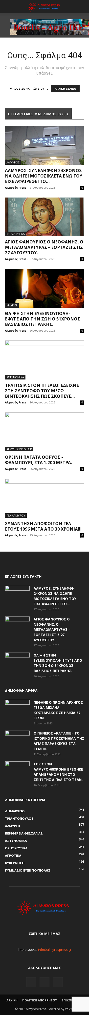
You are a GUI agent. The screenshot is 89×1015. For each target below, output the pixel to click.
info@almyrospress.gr (54, 949)
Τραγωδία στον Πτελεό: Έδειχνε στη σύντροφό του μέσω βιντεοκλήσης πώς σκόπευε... (42, 390)
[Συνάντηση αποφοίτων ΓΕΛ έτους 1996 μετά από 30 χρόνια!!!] (44, 498)
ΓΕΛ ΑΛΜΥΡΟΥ (15, 515)
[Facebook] (31, 982)
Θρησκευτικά (15, 234)
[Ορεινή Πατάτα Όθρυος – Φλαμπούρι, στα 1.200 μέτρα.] (44, 431)
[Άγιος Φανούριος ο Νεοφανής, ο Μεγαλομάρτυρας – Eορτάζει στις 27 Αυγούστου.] (44, 217)
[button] (8, 6)
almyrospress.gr (19, 449)
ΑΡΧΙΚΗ (12, 1000)
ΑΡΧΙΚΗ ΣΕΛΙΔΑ (65, 88)
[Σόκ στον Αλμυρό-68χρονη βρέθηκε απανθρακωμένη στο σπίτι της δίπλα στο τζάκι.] (17, 770)
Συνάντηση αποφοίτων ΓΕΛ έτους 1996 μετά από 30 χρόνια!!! (43, 526)
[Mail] (44, 982)
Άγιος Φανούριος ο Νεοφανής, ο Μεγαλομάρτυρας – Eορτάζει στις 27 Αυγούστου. (44, 247)
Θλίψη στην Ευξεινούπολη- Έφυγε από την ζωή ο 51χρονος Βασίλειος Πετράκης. (42, 319)
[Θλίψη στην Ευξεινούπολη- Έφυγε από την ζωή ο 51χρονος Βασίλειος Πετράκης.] (44, 288)
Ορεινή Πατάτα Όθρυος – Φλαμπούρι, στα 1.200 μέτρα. (38, 459)
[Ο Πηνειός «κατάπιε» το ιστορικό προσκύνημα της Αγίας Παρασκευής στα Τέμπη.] (17, 739)
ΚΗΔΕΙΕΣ (11, 305)
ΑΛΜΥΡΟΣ (13, 162)
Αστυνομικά (15, 377)
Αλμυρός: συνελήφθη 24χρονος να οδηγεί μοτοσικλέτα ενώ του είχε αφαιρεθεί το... (43, 176)
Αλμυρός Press (15, 187)
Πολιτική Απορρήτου (39, 1000)
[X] (58, 982)
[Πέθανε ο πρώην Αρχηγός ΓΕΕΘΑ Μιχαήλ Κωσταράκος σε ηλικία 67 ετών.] (17, 708)
